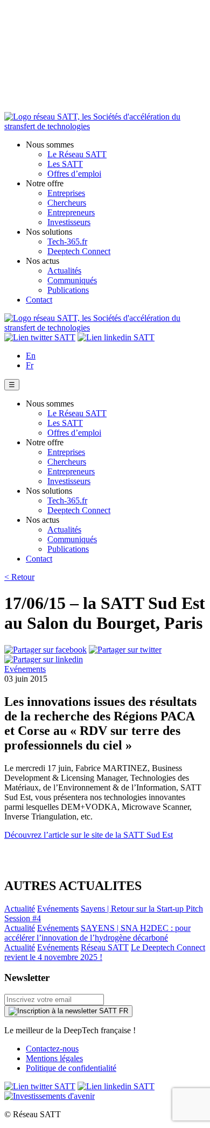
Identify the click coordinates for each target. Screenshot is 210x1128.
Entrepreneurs (71, 212)
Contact (39, 299)
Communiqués (72, 280)
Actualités (64, 270)
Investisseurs (68, 222)
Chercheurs (66, 202)
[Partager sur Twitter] (125, 649)
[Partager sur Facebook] (45, 649)
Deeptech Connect (78, 251)
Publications (68, 290)
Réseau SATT (105, 947)
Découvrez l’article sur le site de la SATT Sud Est (88, 834)
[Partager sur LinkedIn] (43, 659)
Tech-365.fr (67, 241)
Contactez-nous (52, 1048)
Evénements (25, 669)
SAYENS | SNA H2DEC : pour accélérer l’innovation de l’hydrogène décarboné (97, 932)
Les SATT (65, 164)
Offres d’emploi (74, 173)
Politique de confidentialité (71, 1068)
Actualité (19, 908)
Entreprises (66, 193)
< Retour (19, 576)
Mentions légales (54, 1058)
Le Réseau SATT (77, 154)
